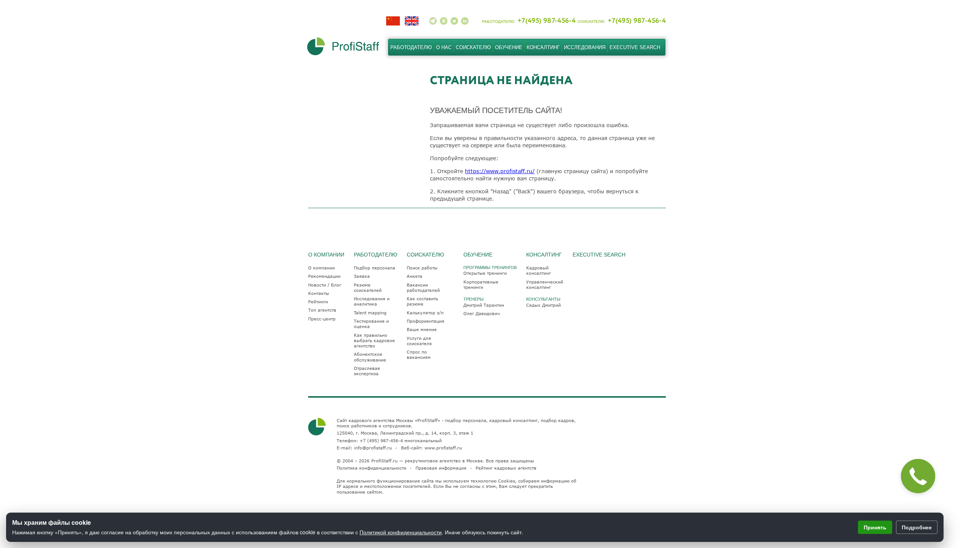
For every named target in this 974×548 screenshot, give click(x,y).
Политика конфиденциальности (371, 467)
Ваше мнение (422, 329)
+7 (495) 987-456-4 (381, 440)
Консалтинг (543, 47)
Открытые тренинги (485, 273)
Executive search (635, 47)
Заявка (362, 276)
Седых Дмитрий (543, 305)
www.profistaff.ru (443, 447)
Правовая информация (440, 467)
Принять (875, 527)
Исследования (584, 47)
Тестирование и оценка (371, 324)
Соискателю (473, 47)
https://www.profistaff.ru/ (500, 171)
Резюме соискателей (368, 287)
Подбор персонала (374, 267)
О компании (321, 267)
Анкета (414, 276)
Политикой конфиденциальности (401, 532)
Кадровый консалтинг (538, 270)
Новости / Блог (324, 284)
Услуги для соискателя (419, 341)
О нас (444, 47)
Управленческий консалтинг (544, 284)
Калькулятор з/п (425, 312)
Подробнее (917, 527)
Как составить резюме (422, 301)
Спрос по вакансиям (419, 354)
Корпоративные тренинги (480, 284)
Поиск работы (422, 267)
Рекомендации (324, 276)
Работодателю (411, 47)
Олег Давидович (481, 313)
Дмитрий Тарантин (483, 305)
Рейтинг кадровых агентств (506, 467)
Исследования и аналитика (372, 301)
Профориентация (425, 321)
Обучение (508, 47)
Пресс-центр (322, 318)
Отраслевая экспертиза (367, 371)
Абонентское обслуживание (370, 357)
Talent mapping (370, 312)
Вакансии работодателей (423, 287)
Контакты (318, 293)
